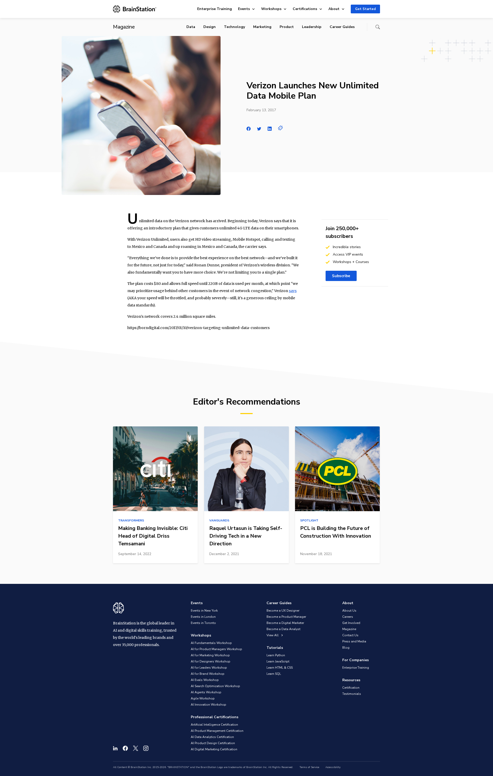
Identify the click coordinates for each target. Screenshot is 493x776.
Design (209, 26)
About (333, 8)
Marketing (262, 26)
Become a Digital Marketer (285, 623)
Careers (347, 617)
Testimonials (351, 694)
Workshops (271, 8)
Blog (345, 648)
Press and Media (354, 641)
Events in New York (204, 611)
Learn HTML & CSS (280, 668)
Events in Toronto (203, 623)
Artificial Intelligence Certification (214, 725)
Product (287, 26)
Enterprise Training (214, 8)
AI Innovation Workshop (208, 705)
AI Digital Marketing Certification (214, 749)
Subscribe (341, 275)
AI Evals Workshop (205, 680)
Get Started (365, 9)
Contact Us (350, 635)
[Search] (377, 27)
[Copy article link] (280, 128)
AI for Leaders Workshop (209, 668)
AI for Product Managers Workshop (216, 649)
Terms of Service (309, 767)
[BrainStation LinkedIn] (115, 748)
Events (244, 8)
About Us (349, 611)
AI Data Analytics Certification (212, 737)
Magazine (349, 629)
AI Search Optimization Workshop (215, 686)
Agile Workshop (203, 698)
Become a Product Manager (286, 617)
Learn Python (276, 655)
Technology (234, 26)
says (293, 290)
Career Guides (342, 26)
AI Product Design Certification (213, 743)
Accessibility (332, 767)
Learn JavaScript (278, 661)
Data (190, 26)
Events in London (203, 617)
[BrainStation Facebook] (125, 748)
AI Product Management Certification (217, 731)
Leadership (311, 26)
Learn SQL (274, 674)
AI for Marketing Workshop (210, 655)
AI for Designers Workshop (210, 661)
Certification (350, 688)
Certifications (305, 8)
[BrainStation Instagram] (145, 748)
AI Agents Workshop (206, 692)
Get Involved (351, 623)
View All (273, 635)
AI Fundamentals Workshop (211, 643)
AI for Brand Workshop (207, 674)
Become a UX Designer (283, 611)
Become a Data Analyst (283, 629)
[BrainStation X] (135, 748)
